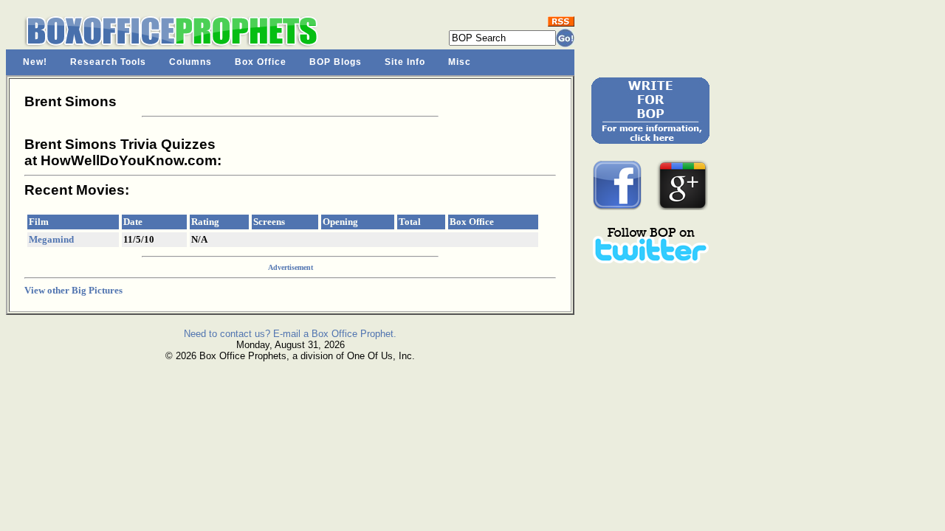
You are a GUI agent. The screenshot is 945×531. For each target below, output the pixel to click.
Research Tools (108, 62)
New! (35, 62)
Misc (459, 62)
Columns (190, 62)
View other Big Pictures (73, 290)
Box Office (260, 62)
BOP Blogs (335, 62)
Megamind (51, 239)
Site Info (405, 62)
